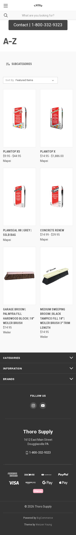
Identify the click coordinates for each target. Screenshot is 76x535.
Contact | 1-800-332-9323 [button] (38, 24)
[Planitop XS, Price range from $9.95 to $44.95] (19, 118)
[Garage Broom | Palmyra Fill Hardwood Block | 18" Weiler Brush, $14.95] (19, 276)
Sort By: (9, 80)
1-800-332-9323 (40, 452)
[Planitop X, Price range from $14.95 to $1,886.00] (56, 118)
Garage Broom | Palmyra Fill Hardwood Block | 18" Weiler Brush (18, 316)
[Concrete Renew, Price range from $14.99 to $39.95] (56, 197)
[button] (38, 64)
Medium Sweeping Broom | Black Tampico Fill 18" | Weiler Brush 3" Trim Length (55, 319)
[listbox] (35, 80)
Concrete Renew (52, 230)
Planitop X (47, 151)
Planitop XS (11, 151)
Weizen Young (44, 524)
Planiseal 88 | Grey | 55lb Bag (17, 233)
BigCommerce (45, 517)
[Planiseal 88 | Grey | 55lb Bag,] (19, 197)
